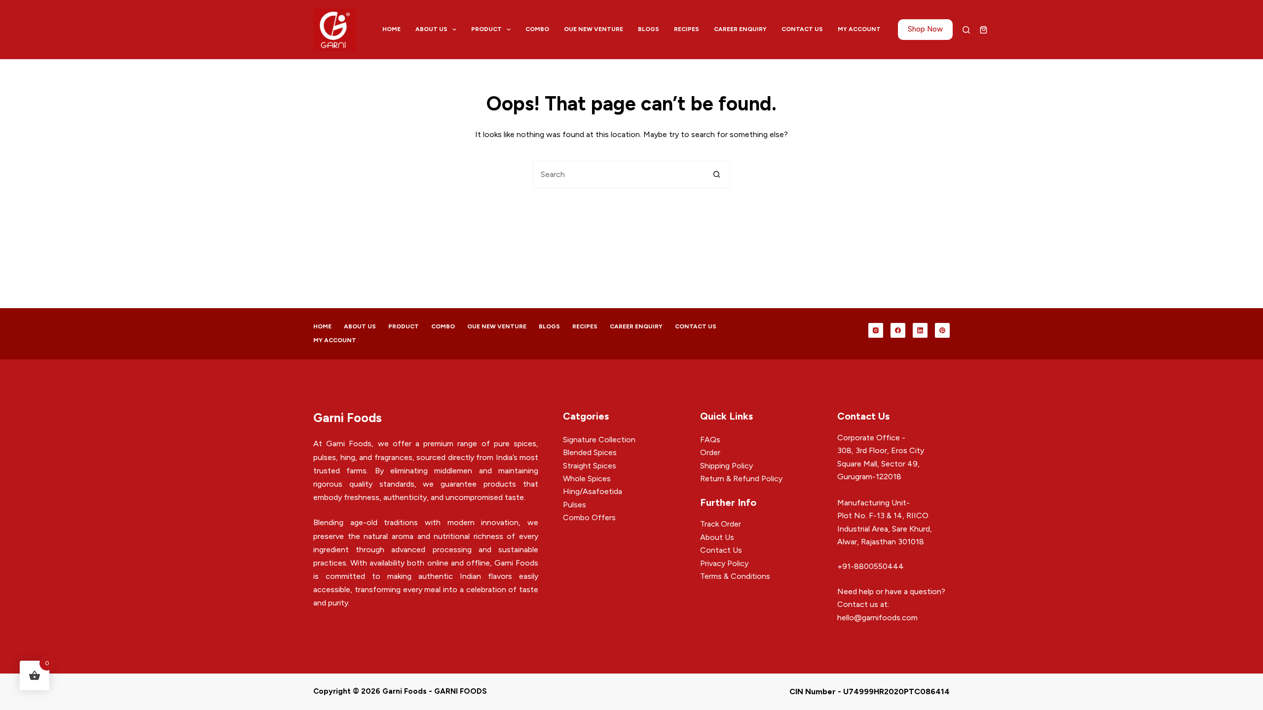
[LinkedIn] (920, 330)
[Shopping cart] (983, 30)
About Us (431, 29)
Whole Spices (587, 478)
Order (710, 452)
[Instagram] (875, 330)
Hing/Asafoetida (592, 491)
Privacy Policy (724, 563)
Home (391, 29)
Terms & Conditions (735, 576)
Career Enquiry (740, 29)
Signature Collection (599, 439)
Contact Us (802, 29)
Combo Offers (589, 517)
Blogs (648, 29)
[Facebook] (898, 330)
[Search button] (716, 174)
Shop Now (925, 29)
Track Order (720, 524)
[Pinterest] (942, 330)
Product (486, 29)
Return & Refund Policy (741, 478)
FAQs (710, 439)
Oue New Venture (593, 29)
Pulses (574, 504)
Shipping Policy (726, 465)
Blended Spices (590, 452)
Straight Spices (589, 465)
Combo (537, 29)
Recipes (686, 29)
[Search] (966, 30)
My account (859, 29)
